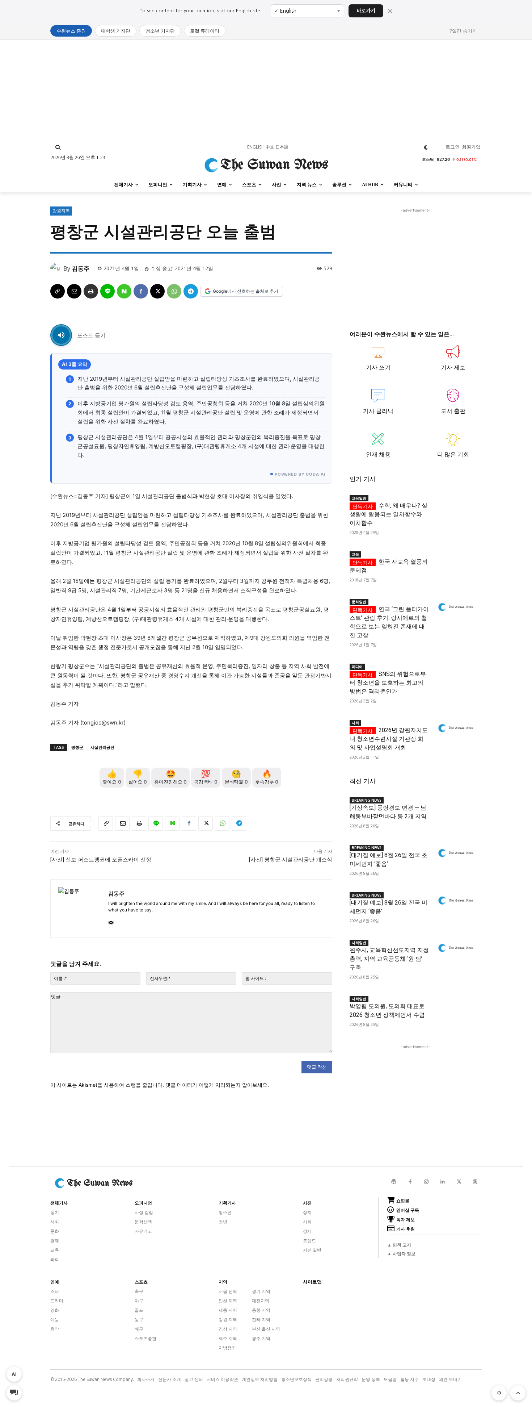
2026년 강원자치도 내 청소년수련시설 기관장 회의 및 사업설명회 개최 (389, 739)
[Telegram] (190, 291)
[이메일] (74, 291)
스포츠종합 (145, 1338)
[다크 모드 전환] (426, 147)
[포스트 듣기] (61, 335)
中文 (270, 147)
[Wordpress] (394, 1182)
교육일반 (359, 498)
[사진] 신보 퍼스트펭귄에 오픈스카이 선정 (100, 859)
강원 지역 (228, 1319)
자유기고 (143, 1231)
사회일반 (359, 942)
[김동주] (56, 268)
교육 (355, 554)
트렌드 (309, 1240)
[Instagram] (426, 1182)
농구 (139, 1319)
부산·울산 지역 (266, 1329)
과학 (54, 1259)
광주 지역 (261, 1338)
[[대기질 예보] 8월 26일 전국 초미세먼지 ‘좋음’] (455, 853)
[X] (157, 291)
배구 (139, 1329)
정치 (54, 1212)
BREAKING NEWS (366, 800)
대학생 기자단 (115, 31)
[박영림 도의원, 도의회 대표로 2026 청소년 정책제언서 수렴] (455, 1004)
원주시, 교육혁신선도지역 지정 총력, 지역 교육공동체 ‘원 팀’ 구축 (389, 959)
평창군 (77, 747)
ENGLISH (256, 147)
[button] (57, 147)
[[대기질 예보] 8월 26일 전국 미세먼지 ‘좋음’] (455, 901)
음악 (54, 1329)
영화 (54, 1310)
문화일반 (359, 601)
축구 (139, 1291)
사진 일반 (312, 1250)
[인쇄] (91, 291)
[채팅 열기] (14, 1392)
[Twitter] (459, 1182)
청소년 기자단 (160, 31)
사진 (307, 1203)
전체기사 (59, 1203)
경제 (54, 1240)
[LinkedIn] (442, 1182)
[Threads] (475, 1182)
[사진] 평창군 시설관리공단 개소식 (290, 859)
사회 (355, 722)
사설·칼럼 (144, 1212)
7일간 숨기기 (463, 31)
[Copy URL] (57, 291)
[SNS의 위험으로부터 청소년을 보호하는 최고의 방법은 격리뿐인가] (455, 672)
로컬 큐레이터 (204, 31)
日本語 (281, 147)
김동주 (80, 268)
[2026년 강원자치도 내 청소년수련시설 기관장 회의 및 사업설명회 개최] (455, 728)
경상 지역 (228, 1329)
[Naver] (124, 291)
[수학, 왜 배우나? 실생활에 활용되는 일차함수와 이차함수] (455, 503)
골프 (139, 1310)
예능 (54, 1319)
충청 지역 (261, 1310)
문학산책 (143, 1222)
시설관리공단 (102, 747)
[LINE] (107, 291)
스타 (54, 1291)
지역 (223, 1282)
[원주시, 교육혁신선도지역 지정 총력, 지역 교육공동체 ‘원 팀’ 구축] (455, 948)
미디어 (357, 666)
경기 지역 (261, 1291)
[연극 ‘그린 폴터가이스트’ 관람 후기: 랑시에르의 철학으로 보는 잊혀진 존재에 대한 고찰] (455, 607)
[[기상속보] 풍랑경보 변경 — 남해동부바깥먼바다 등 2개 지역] (455, 806)
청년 (223, 1222)
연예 (54, 1282)
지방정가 (227, 1348)
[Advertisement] (266, 90)
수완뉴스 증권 (71, 31)
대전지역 (260, 1301)
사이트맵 (312, 1282)
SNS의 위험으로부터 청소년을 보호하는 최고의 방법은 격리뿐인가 (388, 683)
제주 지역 (228, 1338)
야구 (139, 1301)
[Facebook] (141, 291)
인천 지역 (228, 1301)
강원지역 (61, 211)
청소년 (225, 1212)
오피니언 (143, 1203)
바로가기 (365, 10)
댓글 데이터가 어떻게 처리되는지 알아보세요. (217, 1085)
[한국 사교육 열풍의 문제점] (455, 560)
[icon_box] (378, 361)
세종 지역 (228, 1310)
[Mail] (111, 921)
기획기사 (227, 1203)
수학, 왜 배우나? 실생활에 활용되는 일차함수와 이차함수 (388, 514)
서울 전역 (228, 1291)
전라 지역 (261, 1319)
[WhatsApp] (174, 291)
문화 (54, 1231)
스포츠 (141, 1282)
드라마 (56, 1301)
